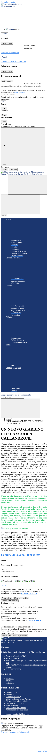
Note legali (10, 694)
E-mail (26, 83)
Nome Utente (29, 46)
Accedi (4, 34)
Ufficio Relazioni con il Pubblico (19, 699)
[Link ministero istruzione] (12, 4)
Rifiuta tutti (21, 598)
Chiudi (4, 108)
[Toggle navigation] (20, 204)
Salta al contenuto (8, 2)
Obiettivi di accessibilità (15, 703)
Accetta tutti (10, 601)
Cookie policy (11, 692)
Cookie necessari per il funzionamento (16, 627)
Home (8, 419)
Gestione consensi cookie (16, 708)
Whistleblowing (12, 705)
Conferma (13, 169)
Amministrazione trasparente (17, 710)
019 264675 (14, 658)
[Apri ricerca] (27, 185)
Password (28, 48)
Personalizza (6, 598)
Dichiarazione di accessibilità (17, 701)
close (4, 215)
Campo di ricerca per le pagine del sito (16, 395)
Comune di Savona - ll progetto (20, 554)
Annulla (4, 169)
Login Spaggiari (19, 92)
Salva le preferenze (20, 636)
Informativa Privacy (13, 697)
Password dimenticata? (10, 53)
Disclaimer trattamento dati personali (15, 732)
